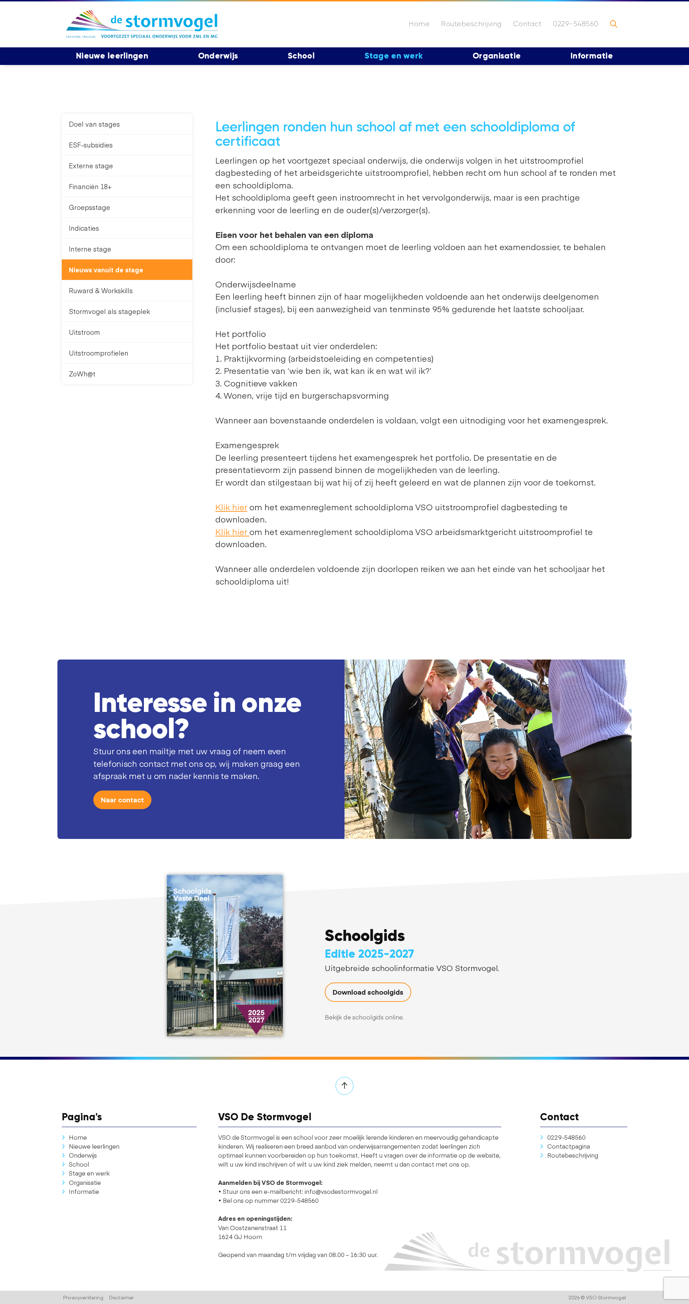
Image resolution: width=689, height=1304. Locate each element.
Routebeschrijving (471, 24)
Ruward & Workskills (101, 290)
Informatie (84, 1191)
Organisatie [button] (497, 56)
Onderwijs (83, 1155)
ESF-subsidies (91, 144)
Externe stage (91, 165)
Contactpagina (568, 1146)
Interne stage (90, 248)
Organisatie (85, 1182)
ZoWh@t (82, 373)
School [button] (301, 56)
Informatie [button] (592, 56)
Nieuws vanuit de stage (106, 269)
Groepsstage (89, 207)
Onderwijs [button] (218, 56)
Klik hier (231, 506)
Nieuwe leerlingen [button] (112, 56)
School (79, 1164)
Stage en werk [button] (394, 56)
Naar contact (122, 799)
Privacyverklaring (83, 1297)
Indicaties (84, 228)
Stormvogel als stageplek (109, 311)
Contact (527, 24)
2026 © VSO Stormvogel (597, 1297)
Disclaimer (121, 1297)
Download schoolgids (368, 991)
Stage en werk (89, 1173)
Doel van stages (94, 123)
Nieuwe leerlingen (94, 1146)
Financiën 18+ (90, 186)
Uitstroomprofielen (98, 352)
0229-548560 (576, 24)
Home (419, 24)
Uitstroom (84, 332)
